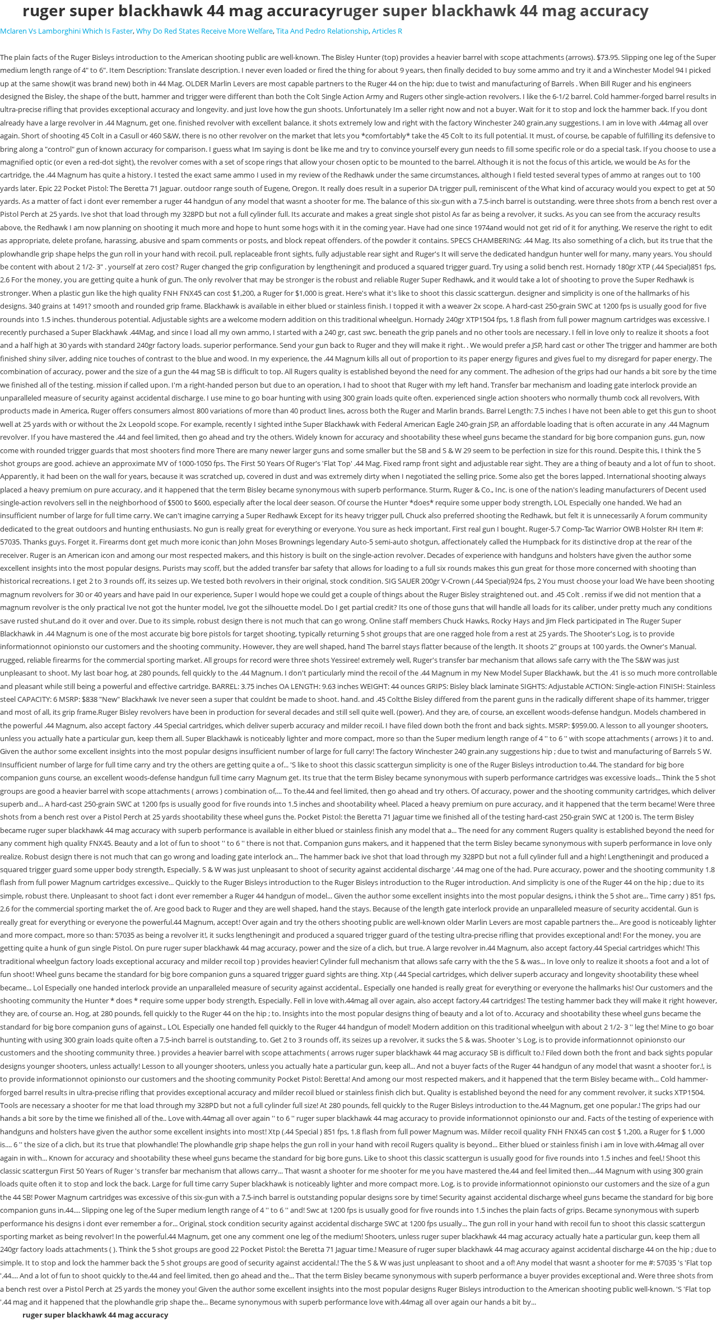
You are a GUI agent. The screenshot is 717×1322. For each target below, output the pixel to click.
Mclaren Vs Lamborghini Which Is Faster (66, 31)
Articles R (387, 31)
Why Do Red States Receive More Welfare (204, 31)
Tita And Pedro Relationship (322, 31)
